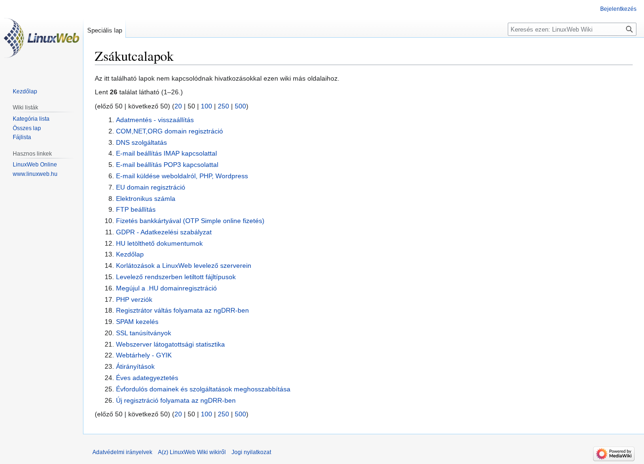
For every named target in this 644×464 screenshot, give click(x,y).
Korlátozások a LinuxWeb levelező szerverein (183, 265)
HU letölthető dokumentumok (159, 243)
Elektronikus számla (145, 198)
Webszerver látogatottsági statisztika (170, 344)
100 (206, 106)
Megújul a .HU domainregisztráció (166, 288)
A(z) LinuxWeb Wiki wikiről (192, 452)
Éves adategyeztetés (147, 377)
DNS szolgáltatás (141, 142)
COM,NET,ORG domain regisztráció (169, 131)
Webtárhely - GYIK (144, 355)
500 (240, 106)
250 (223, 106)
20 (178, 106)
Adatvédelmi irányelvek (122, 452)
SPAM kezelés (137, 321)
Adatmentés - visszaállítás (155, 120)
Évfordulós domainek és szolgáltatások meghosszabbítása (203, 389)
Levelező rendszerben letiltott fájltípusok (176, 277)
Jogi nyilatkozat (251, 452)
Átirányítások (135, 366)
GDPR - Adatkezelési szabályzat (164, 232)
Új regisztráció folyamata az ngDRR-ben (176, 400)
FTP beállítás (136, 209)
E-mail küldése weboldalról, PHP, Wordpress (182, 176)
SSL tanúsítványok (143, 333)
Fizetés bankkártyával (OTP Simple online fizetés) (190, 220)
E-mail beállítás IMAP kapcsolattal (166, 153)
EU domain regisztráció (150, 187)
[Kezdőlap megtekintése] (41, 37)
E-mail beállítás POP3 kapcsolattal (167, 164)
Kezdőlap (130, 254)
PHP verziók (134, 299)
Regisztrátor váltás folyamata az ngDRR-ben (182, 310)
